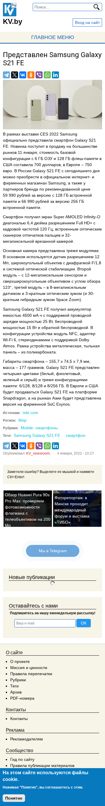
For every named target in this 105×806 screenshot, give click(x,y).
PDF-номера (22, 698)
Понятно (13, 798)
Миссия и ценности (28, 667)
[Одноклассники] (30, 74)
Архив (16, 692)
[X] (14, 74)
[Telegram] (6, 74)
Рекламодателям (26, 739)
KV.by (12, 21)
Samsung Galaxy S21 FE (37, 435)
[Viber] (39, 74)
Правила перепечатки (31, 673)
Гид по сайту (22, 759)
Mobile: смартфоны (39, 427)
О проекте (20, 661)
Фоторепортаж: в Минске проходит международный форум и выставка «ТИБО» (72, 510)
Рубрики (18, 679)
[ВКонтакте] (22, 74)
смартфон (75, 435)
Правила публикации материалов (42, 765)
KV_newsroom (38, 453)
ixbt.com (30, 412)
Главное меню (52, 37)
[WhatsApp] (47, 74)
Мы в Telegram (52, 550)
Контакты (19, 718)
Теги (14, 686)
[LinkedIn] (55, 74)
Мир (22, 420)
